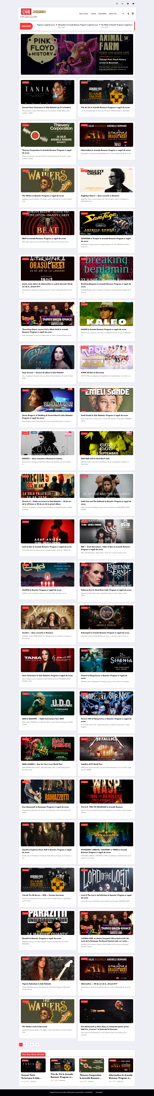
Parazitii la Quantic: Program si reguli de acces (41, 938)
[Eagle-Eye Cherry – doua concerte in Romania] (106, 180)
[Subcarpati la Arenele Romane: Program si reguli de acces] (106, 617)
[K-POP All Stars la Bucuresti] (106, 357)
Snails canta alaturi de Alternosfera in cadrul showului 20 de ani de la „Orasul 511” (47, 285)
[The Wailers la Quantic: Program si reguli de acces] (47, 180)
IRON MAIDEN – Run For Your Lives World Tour (42, 764)
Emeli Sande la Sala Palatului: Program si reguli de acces (104, 415)
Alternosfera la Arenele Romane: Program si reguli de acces (105, 150)
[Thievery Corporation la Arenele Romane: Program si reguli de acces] (47, 135)
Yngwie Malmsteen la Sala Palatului (36, 984)
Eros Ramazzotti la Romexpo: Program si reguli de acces (45, 807)
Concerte (101, 56)
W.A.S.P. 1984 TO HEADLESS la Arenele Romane (102, 807)
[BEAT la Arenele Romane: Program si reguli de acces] (47, 223)
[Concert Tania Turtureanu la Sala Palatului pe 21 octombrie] (47, 92)
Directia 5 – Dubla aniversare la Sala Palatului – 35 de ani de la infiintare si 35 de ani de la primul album (46, 502)
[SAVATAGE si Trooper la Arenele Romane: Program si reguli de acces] (106, 223)
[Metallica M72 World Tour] (106, 749)
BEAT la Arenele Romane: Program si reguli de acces (65, 25)
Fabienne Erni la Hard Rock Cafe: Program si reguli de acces (106, 590)
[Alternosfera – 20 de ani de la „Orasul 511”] (106, 968)
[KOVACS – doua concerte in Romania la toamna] (47, 443)
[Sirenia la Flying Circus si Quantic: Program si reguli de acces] (106, 660)
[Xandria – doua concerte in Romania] (47, 617)
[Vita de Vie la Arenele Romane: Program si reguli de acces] (106, 92)
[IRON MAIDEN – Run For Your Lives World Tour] (47, 749)
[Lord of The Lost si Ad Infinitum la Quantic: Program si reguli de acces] (106, 880)
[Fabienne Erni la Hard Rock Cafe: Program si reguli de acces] (106, 574)
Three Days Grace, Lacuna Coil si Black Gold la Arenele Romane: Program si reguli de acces (45, 330)
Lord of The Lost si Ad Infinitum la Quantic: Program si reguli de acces (106, 896)
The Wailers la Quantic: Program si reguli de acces (43, 195)
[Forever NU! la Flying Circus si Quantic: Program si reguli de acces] (106, 703)
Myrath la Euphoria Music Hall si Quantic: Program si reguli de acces (46, 851)
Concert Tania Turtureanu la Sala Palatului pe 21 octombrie (46, 107)
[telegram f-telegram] (128, 3)
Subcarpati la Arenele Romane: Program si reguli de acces (105, 632)
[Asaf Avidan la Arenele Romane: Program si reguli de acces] (47, 531)
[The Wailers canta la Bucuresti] (47, 1011)
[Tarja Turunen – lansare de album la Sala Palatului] (47, 357)
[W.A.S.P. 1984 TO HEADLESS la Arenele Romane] (106, 791)
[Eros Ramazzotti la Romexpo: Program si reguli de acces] (47, 791)
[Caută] (123, 13)
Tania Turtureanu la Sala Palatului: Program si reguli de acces (47, 675)
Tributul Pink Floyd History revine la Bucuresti (112, 61)
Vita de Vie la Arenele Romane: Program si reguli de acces (105, 107)
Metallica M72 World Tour (91, 764)
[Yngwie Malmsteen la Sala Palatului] (47, 968)
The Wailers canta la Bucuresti (34, 1026)
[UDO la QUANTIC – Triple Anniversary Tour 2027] (47, 703)
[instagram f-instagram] (122, 3)
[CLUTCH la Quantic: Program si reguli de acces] (47, 574)
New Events (83, 13)
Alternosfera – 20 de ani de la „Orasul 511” (99, 984)
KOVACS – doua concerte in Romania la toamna (42, 458)
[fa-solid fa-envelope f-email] (133, 3)
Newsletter (102, 13)
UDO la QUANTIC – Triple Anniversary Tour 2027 (43, 718)
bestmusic (33, 1081)
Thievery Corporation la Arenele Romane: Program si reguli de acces (46, 151)
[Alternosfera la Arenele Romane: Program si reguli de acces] (106, 135)
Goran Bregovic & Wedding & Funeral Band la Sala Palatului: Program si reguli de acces (47, 416)
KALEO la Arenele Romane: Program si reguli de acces (103, 329)
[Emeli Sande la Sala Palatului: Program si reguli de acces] (106, 400)
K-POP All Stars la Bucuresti (92, 372)
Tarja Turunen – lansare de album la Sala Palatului (43, 372)
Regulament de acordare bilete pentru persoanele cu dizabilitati (71, 1092)
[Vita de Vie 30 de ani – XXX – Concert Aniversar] (47, 880)
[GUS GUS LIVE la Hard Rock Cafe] (106, 443)
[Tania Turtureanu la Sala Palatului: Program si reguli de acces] (47, 660)
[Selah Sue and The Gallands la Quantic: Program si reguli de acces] (106, 486)
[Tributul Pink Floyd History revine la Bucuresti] (77, 54)
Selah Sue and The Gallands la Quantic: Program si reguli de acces (106, 502)
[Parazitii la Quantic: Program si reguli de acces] (47, 923)
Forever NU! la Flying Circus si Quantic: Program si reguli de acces (106, 720)
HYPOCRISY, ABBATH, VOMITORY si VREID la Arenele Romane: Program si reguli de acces (104, 851)
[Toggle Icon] (132, 13)
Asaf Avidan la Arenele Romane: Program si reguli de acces (47, 547)
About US (112, 13)
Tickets (93, 13)
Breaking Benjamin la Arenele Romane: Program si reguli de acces (106, 285)
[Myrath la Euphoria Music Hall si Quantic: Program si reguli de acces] (47, 834)
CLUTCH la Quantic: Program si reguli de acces (41, 590)
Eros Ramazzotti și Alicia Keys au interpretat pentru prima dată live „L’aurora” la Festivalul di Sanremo (105, 1028)
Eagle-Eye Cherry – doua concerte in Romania (100, 195)
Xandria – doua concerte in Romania (37, 632)
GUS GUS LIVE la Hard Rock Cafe (95, 458)
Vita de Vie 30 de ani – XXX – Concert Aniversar (43, 895)
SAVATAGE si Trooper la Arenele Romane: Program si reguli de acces (109, 25)
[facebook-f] (117, 3)
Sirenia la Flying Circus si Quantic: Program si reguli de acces (104, 677)
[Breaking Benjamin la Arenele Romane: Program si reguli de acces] (106, 268)
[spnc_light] (128, 13)
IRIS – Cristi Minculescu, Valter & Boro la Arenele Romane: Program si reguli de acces (105, 548)
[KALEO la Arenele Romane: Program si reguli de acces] (106, 314)
